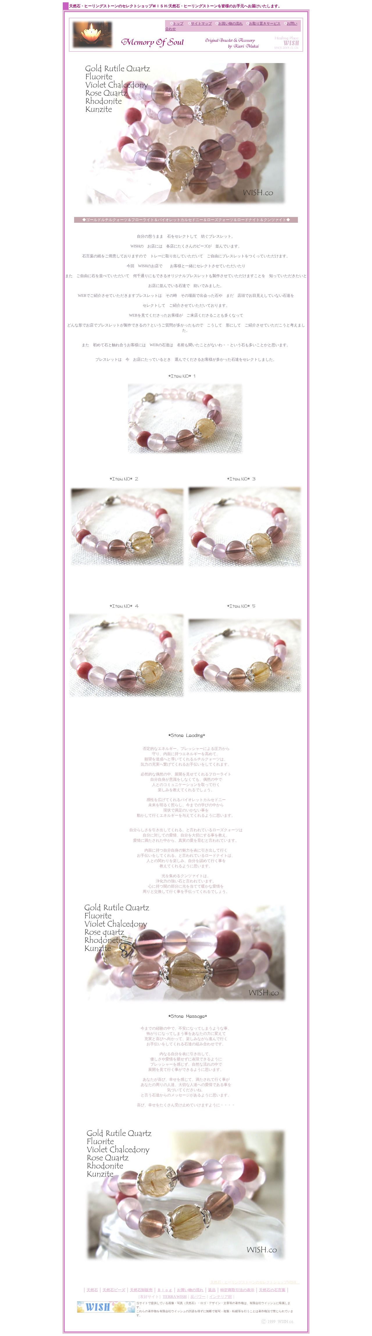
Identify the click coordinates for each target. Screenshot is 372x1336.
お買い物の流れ (230, 23)
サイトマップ (201, 23)
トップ (178, 23)
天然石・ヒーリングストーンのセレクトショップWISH (255, 1282)
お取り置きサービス (264, 23)
